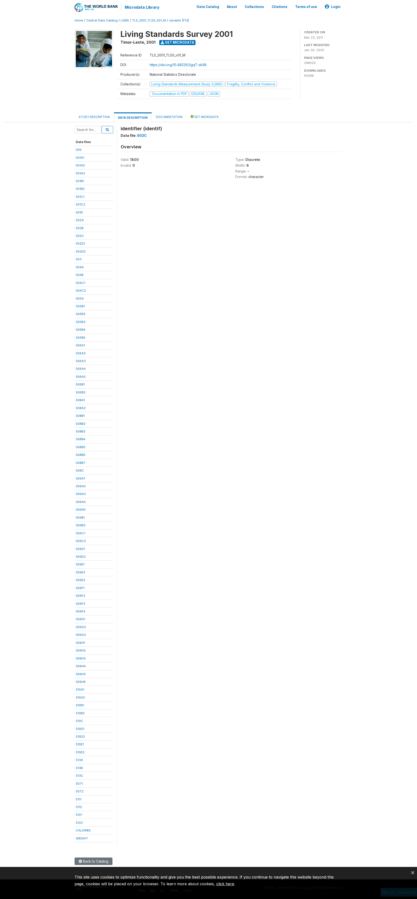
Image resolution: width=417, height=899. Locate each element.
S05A (80, 298)
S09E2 (80, 572)
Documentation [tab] (169, 117)
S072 (79, 791)
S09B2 (80, 525)
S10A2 (80, 697)
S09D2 (81, 556)
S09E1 (80, 564)
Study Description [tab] (94, 117)
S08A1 (80, 400)
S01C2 (80, 204)
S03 (79, 259)
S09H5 (81, 674)
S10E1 (80, 744)
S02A (80, 220)
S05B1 (80, 306)
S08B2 (80, 423)
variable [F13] (179, 20)
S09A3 (81, 494)
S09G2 (81, 627)
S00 (79, 149)
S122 (79, 822)
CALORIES (83, 830)
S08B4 (80, 439)
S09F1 (80, 588)
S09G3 (81, 635)
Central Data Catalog (102, 20)
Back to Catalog (95, 861)
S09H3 (81, 658)
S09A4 (81, 502)
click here (225, 883)
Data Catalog (208, 7)
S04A (80, 267)
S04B (79, 275)
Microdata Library (142, 7)
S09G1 (80, 619)
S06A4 (81, 369)
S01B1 (80, 181)
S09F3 (80, 603)
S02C (80, 236)
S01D (79, 212)
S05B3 (80, 322)
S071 (79, 783)
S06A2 (81, 353)
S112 (79, 807)
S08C (80, 470)
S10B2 (80, 713)
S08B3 (80, 431)
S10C (79, 721)
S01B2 (80, 189)
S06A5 (81, 376)
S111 (78, 799)
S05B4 (80, 329)
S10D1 (80, 729)
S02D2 (81, 251)
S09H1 (80, 643)
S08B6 (80, 455)
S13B (79, 768)
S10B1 (80, 705)
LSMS (125, 20)
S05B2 (80, 314)
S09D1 (80, 549)
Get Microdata (179, 42)
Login (336, 7)
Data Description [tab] (133, 117)
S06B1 (80, 384)
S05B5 (80, 337)
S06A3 (81, 361)
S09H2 (81, 650)
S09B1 (80, 517)
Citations (279, 7)
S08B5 (80, 447)
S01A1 (80, 157)
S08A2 (81, 408)
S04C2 (81, 290)
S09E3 (80, 580)
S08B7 (80, 463)
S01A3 (80, 173)
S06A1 (80, 345)
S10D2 (80, 736)
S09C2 (81, 541)
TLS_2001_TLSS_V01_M (149, 20)
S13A (79, 760)
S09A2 (81, 486)
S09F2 (80, 595)
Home (79, 20)
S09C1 (80, 533)
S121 (79, 815)
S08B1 (80, 416)
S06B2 (80, 392)
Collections (254, 7)
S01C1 (80, 197)
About (232, 7)
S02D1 (80, 243)
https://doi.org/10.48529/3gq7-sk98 (178, 65)
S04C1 (80, 283)
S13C (79, 775)
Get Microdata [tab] (206, 117)
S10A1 (80, 689)
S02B (79, 228)
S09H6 (81, 682)
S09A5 (81, 509)
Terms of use (306, 7)
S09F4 (80, 611)
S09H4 (81, 666)
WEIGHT (82, 838)
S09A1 (80, 478)
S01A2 (80, 165)
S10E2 (80, 752)
